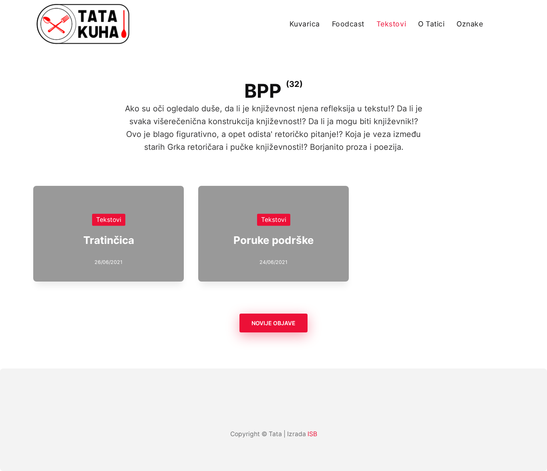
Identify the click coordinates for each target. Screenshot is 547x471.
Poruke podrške (273, 240)
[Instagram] (273, 410)
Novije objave (273, 323)
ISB (312, 434)
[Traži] (510, 24)
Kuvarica (305, 24)
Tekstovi (391, 24)
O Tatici (431, 24)
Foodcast (348, 24)
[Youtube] (290, 410)
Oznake (470, 24)
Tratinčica (108, 240)
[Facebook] (257, 410)
